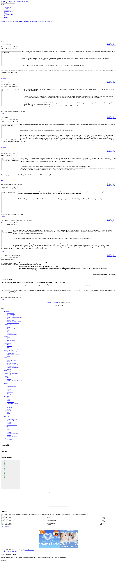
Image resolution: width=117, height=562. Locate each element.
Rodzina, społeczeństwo (8, 350)
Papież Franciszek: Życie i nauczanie (14, 321)
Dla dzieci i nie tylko (8, 410)
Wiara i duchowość (7, 343)
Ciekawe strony (7, 426)
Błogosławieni (9, 338)
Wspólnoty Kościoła (11, 314)
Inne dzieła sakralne (10, 402)
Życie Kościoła (6, 311)
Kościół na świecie (10, 313)
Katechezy (9, 327)
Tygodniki (9, 432)
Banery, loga (9, 427)
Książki (5, 438)
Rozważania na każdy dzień (12, 334)
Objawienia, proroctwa (11, 318)
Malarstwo (9, 399)
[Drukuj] (111, 45)
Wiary (8, 377)
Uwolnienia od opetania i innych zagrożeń (15, 380)
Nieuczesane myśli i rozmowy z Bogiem (11, 373)
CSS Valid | (4, 551)
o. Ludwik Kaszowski (11, 371)
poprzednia (55, 302)
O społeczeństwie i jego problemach (14, 364)
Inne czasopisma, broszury (12, 436)
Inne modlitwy (9, 394)
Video (8, 331)
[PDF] (108, 45)
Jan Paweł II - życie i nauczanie (13, 323)
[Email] (114, 45)
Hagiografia (6, 336)
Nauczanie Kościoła (7, 324)
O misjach (9, 369)
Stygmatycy (9, 341)
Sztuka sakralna (7, 396)
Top (16, 551)
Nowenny (9, 389)
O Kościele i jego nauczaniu (12, 359)
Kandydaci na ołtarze (11, 340)
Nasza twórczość (7, 404)
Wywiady (5, 357)
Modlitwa (5, 383)
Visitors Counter (5, 526)
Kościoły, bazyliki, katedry (12, 397)
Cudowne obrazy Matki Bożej (12, 403)
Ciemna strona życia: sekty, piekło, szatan (15, 348)
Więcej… (3, 78)
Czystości (9, 382)
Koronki (8, 390)
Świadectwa (6, 376)
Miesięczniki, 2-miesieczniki (12, 433)
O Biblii (8, 361)
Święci (8, 337)
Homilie (8, 326)
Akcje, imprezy (10, 417)
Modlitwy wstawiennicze (11, 386)
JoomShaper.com (29, 550)
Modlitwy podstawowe (11, 384)
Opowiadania (9, 407)
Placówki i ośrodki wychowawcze (13, 420)
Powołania (9, 379)
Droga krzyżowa (10, 392)
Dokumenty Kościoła (11, 328)
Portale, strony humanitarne (12, 425)
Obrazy (8, 409)
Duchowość (9, 346)
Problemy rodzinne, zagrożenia (13, 354)
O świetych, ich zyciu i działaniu (13, 367)
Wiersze (8, 406)
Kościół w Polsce (10, 320)
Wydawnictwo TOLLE (11, 439)
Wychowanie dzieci (10, 353)
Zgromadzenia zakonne (11, 315)
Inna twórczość (10, 415)
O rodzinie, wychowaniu (11, 363)
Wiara (8, 344)
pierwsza (49, 302)
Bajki (8, 412)
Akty (8, 393)
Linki (8, 429)
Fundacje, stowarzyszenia (12, 419)
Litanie (8, 387)
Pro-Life (8, 356)
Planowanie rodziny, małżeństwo (13, 351)
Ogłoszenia (9, 423)
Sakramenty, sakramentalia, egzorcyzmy (14, 317)
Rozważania (9, 333)
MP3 (8, 330)
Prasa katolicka (6, 430)
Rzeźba (8, 400)
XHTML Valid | (11, 551)
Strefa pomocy (6, 416)
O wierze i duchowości (11, 360)
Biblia (8, 347)
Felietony (5, 370)
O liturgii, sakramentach (11, 366)
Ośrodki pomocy (10, 422)
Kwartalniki (9, 435)
